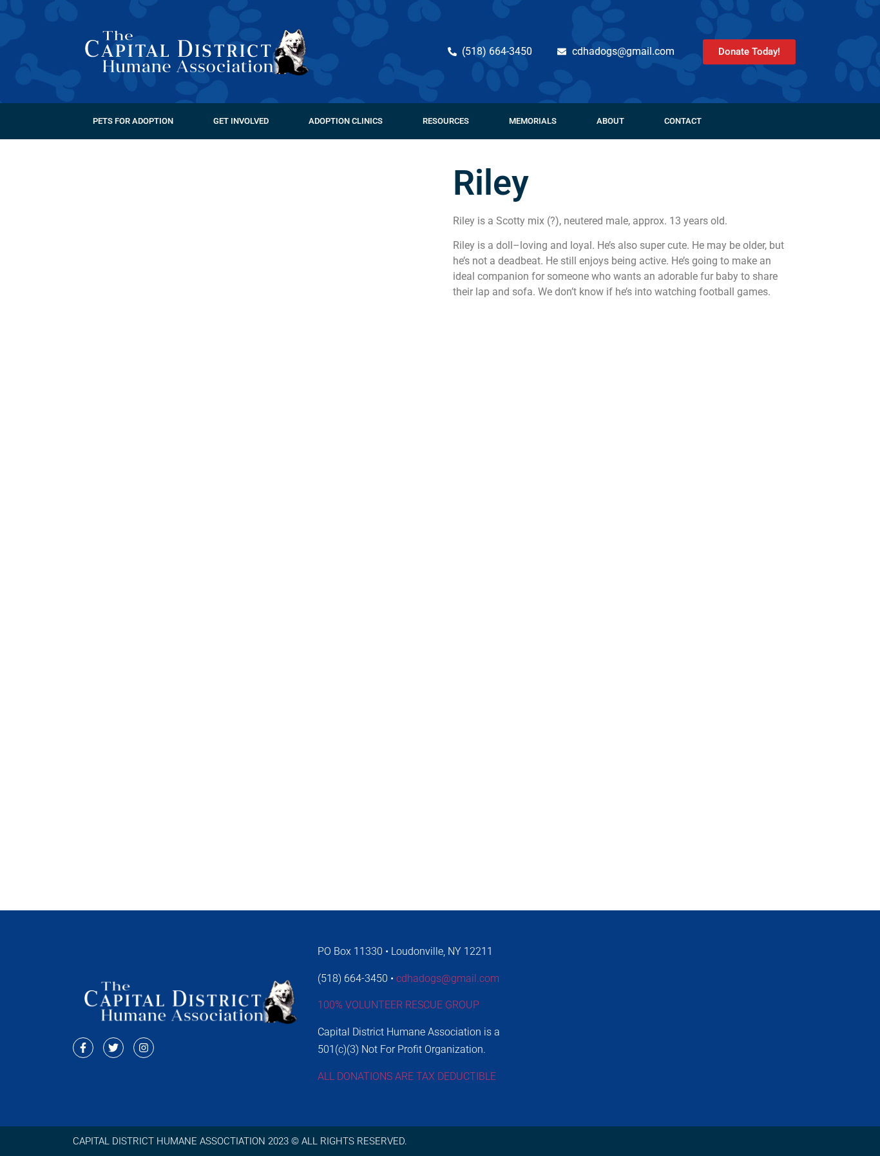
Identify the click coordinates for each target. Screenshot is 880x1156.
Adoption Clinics (346, 121)
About (610, 121)
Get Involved (241, 121)
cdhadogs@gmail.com (447, 978)
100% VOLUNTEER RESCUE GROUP (398, 1005)
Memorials (533, 121)
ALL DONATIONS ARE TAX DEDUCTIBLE (407, 1076)
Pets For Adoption (133, 121)
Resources (446, 121)
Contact (683, 121)
